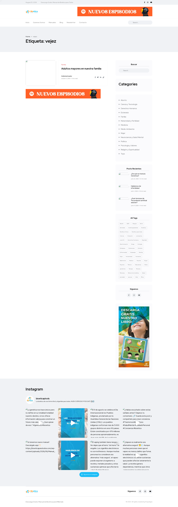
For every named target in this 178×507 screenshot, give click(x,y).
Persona (138, 269)
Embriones (132, 248)
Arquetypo (148, 502)
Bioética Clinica (124, 232)
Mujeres (122, 265)
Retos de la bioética (133, 273)
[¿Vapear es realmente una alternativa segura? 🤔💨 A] (137, 455)
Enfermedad (123, 252)
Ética (142, 277)
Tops (123, 154)
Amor (141, 223)
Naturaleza (138, 265)
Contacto (83, 22)
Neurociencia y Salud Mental (132, 137)
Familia (123, 117)
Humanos (138, 256)
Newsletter (71, 22)
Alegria (135, 223)
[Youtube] (150, 491)
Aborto (124, 100)
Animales (122, 228)
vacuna (130, 277)
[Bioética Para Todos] (32, 11)
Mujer (123, 133)
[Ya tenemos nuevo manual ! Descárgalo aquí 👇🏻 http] (40, 455)
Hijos (121, 256)
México (130, 265)
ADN (128, 223)
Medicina (124, 125)
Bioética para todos (137, 232)
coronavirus (139, 236)
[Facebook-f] (140, 491)
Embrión (140, 248)
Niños (146, 265)
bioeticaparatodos (133, 228)
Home (28, 36)
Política (124, 141)
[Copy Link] (103, 77)
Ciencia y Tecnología (129, 104)
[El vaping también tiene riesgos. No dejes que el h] (105, 455)
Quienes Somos (39, 22)
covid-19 (122, 240)
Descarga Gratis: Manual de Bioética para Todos (57, 2)
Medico (131, 260)
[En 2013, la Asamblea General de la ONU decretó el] (73, 455)
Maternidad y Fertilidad (130, 121)
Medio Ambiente (127, 129)
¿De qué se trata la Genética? (138, 175)
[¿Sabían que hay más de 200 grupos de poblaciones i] (73, 423)
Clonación (130, 236)
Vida (136, 277)
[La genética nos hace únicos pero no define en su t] (40, 423)
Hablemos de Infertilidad (136, 187)
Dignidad (144, 240)
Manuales (52, 22)
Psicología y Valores (129, 145)
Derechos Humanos (129, 108)
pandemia (122, 269)
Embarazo (122, 248)
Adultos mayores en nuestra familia (81, 68)
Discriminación (124, 244)
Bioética (143, 228)
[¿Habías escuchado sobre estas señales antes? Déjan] (137, 423)
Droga (132, 244)
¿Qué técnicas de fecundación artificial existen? (139, 200)
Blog (61, 22)
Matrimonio (123, 260)
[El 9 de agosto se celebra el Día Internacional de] (105, 423)
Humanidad (129, 256)
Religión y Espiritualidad (130, 149)
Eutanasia (125, 112)
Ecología (140, 244)
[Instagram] (145, 491)
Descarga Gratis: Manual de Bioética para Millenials (44, 502)
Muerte (139, 260)
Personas (122, 273)
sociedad (122, 277)
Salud (143, 273)
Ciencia (122, 236)
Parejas (131, 269)
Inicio (27, 22)
